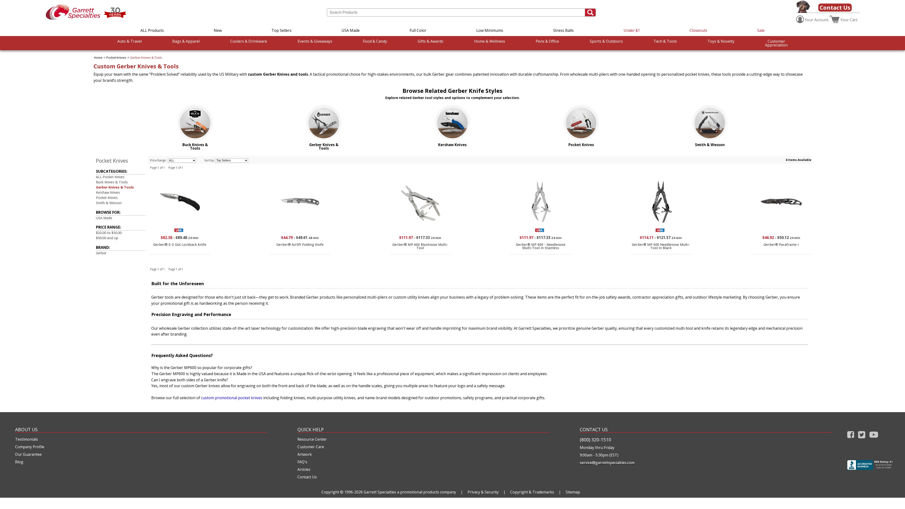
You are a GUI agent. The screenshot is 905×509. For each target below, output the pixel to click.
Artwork (304, 454)
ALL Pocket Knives (110, 177)
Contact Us (835, 7)
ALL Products (152, 30)
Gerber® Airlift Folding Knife (300, 244)
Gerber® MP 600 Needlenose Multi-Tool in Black (661, 246)
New (218, 30)
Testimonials (26, 439)
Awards (430, 41)
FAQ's (302, 462)
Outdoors (606, 41)
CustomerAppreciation (776, 43)
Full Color (418, 30)
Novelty (721, 41)
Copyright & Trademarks (532, 492)
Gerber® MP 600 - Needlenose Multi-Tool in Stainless (540, 246)
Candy (375, 41)
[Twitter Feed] (861, 439)
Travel (129, 41)
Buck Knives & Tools (112, 182)
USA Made (350, 30)
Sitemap (573, 492)
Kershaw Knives (108, 192)
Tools (665, 41)
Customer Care (310, 447)
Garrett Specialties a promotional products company (410, 492)
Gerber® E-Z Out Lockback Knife (179, 244)
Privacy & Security (483, 492)
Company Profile (29, 447)
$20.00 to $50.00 (109, 232)
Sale (761, 30)
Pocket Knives (116, 57)
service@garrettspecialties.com (607, 462)
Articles (303, 469)
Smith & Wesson (109, 203)
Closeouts (698, 30)
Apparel (186, 41)
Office (547, 41)
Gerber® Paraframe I (781, 244)
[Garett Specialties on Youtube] (873, 439)
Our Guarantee (28, 454)
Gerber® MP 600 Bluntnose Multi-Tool (420, 246)
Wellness (489, 41)
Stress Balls (563, 30)
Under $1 (632, 30)
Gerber (101, 253)
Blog (19, 462)
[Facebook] (850, 439)
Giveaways (315, 41)
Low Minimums (489, 30)
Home (98, 57)
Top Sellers (282, 30)
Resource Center (312, 439)
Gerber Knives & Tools (146, 57)
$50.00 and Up (107, 238)
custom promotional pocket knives (231, 397)
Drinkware (248, 41)
